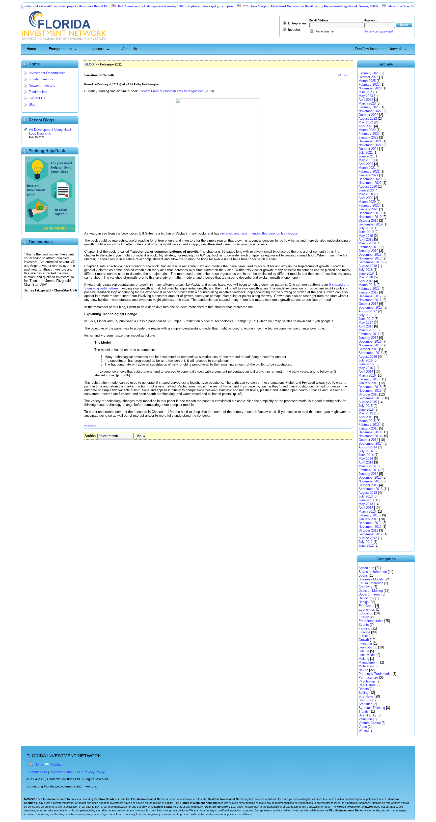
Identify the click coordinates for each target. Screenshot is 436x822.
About (70, 772)
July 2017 (366, 315)
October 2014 (368, 440)
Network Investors (42, 85)
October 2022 (368, 115)
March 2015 (367, 421)
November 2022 (370, 111)
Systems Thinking (372, 708)
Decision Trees (369, 594)
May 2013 (366, 504)
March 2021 (367, 168)
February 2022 (369, 134)
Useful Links (368, 715)
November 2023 (370, 88)
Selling (363, 693)
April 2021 (366, 164)
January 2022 (368, 137)
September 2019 (371, 224)
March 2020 (367, 202)
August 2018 (368, 266)
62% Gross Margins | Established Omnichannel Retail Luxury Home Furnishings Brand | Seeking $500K (294, 6)
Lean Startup (368, 647)
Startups (365, 700)
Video (363, 727)
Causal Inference (371, 583)
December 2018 (370, 254)
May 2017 (366, 322)
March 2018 (367, 285)
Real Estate (367, 685)
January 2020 (368, 209)
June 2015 (366, 409)
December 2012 (370, 523)
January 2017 (368, 338)
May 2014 (366, 459)
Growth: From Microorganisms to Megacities (171, 91)
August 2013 (368, 493)
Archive (90, 436)
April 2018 (366, 281)
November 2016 (370, 345)
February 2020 (369, 205)
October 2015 (368, 394)
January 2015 (368, 428)
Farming (364, 628)
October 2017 (368, 304)
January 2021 (368, 175)
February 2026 (369, 73)
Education (366, 613)
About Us (129, 49)
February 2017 (369, 334)
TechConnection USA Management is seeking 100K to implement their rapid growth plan (158, 6)
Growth (364, 640)
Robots (364, 689)
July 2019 (366, 228)
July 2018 (366, 270)
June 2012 (366, 545)
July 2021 (366, 152)
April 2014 (366, 462)
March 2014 (367, 466)
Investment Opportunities (47, 73)
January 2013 (368, 519)
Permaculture (368, 677)
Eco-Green (366, 606)
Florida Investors (41, 79)
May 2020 (366, 194)
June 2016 (366, 364)
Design (364, 602)
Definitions (366, 598)
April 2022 (366, 126)
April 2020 (366, 198)
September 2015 (371, 398)
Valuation (365, 719)
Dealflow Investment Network (378, 49)
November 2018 (370, 258)
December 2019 (370, 213)
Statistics (365, 704)
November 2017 (370, 300)
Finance (364, 632)
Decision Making (371, 591)
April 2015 (366, 417)
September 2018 (371, 262)
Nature (363, 670)
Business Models (371, 579)
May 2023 (366, 96)
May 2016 (366, 368)
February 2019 (369, 247)
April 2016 (366, 372)
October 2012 (368, 530)
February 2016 (369, 379)
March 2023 (367, 103)
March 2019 (367, 243)
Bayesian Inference (373, 572)
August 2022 (368, 118)
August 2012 (368, 538)
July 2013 (366, 496)
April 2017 (366, 326)
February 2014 (369, 470)
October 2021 (368, 149)
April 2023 (366, 100)
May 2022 (366, 122)
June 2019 (366, 232)
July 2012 (366, 542)
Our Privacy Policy (91, 772)
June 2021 (366, 156)
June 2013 (366, 500)
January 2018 (368, 292)
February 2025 (369, 84)
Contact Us (37, 98)
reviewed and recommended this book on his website (258, 233)
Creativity (365, 587)
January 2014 (368, 474)
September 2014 (371, 443)
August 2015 (368, 402)
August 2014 (368, 447)
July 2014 (366, 451)
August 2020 (368, 186)
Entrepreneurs (60, 49)
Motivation (366, 666)
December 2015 (370, 387)
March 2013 (367, 511)
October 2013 (368, 485)
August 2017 (368, 311)
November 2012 (370, 527)
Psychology (367, 681)
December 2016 (370, 341)
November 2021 (370, 145)
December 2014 (370, 432)
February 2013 (369, 515)
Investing (365, 643)
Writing (364, 730)
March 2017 (367, 330)
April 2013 (366, 508)
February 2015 (369, 424)
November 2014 (370, 436)
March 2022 (367, 130)
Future (363, 636)
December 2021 (370, 141)
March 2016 (367, 375)
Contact (57, 764)
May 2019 (366, 236)
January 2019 (368, 251)
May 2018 (366, 277)
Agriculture (366, 568)
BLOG (89, 64)
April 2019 (366, 239)
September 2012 (371, 534)
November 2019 (370, 217)
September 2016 (371, 353)
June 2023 (366, 92)
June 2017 (366, 319)
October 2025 (368, 77)
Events (364, 625)
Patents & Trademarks (375, 674)
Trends (364, 711)
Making (364, 659)
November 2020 (370, 183)
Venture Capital (370, 723)
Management (368, 662)
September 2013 (371, 489)
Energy (364, 617)
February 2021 (369, 171)
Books (363, 575)
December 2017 (370, 296)
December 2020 (370, 179)
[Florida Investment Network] (63, 42)
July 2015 (366, 406)
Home (31, 49)
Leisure (364, 651)
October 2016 (368, 349)
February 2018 (369, 288)
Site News (366, 696)
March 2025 (367, 81)
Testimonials (38, 92)
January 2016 (368, 383)
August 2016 (368, 356)
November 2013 (370, 481)
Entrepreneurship (371, 621)
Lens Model (367, 655)
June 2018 (366, 273)
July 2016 (366, 360)
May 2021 (366, 160)
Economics (367, 609)
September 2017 (371, 307)
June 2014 (366, 455)
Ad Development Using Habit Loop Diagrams (50, 131)
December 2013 (370, 477)
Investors (97, 49)
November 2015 (370, 390)
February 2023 (369, 107)
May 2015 (366, 413)
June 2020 (366, 190)
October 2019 (368, 220)
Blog (32, 104)
